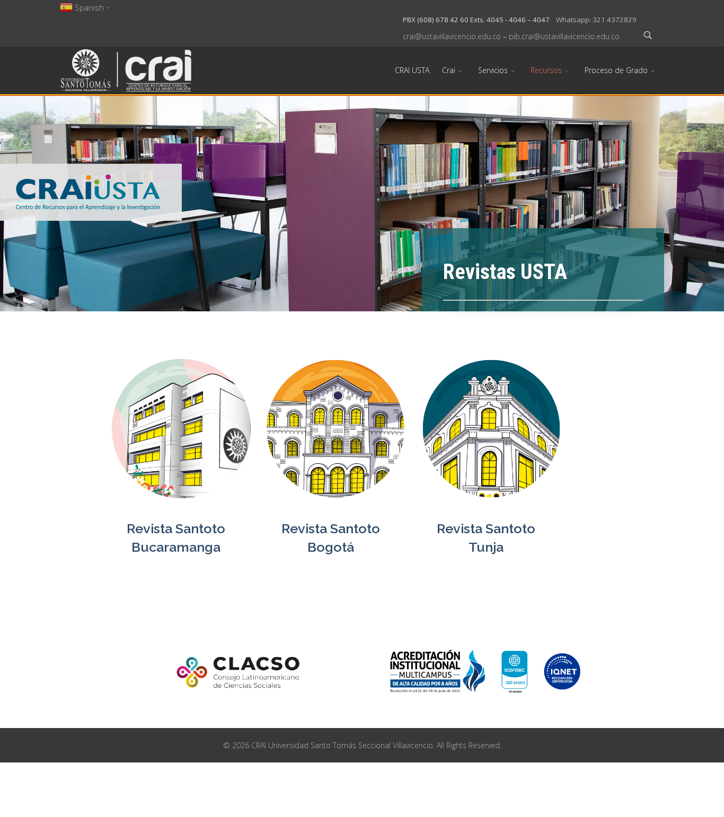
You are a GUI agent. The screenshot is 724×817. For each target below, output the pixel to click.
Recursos (546, 70)
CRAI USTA (412, 70)
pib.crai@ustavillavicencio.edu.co (564, 36)
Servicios (493, 70)
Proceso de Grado (616, 70)
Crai (448, 70)
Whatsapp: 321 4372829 (596, 19)
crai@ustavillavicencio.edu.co (452, 36)
